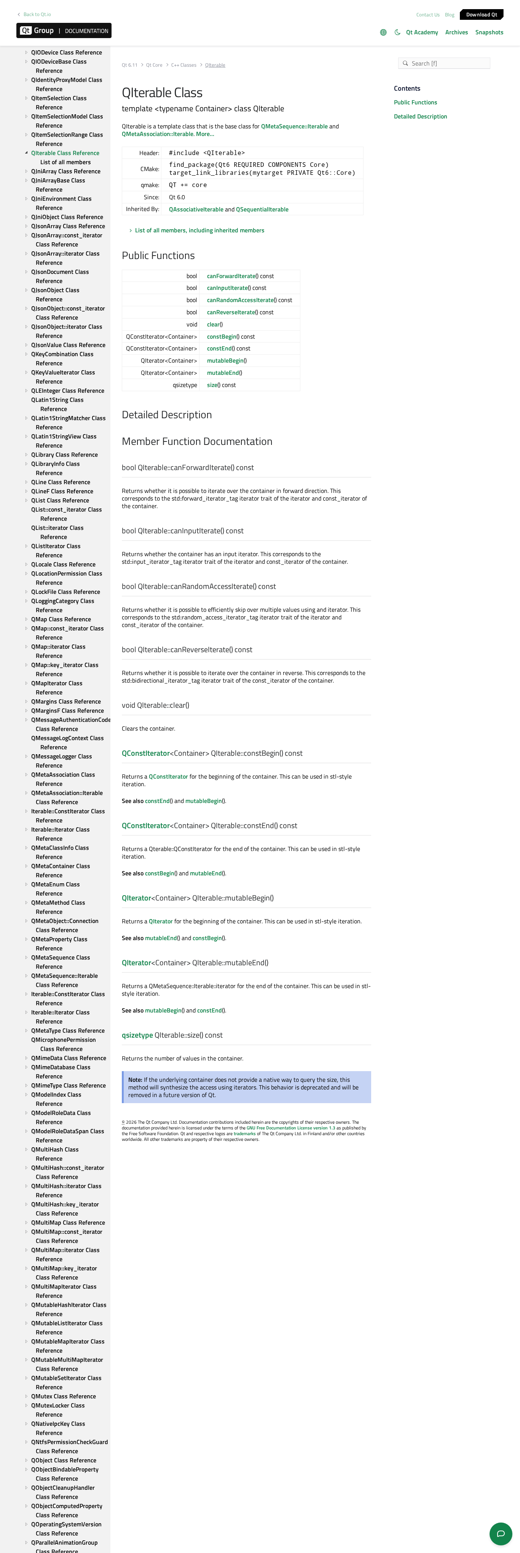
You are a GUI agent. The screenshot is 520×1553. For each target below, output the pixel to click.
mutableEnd (223, 372)
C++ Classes (183, 64)
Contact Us (428, 14)
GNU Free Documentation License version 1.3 (291, 1127)
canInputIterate (227, 287)
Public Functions (415, 102)
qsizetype (137, 1035)
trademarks (245, 1133)
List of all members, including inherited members (200, 230)
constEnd (219, 348)
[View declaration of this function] (258, 468)
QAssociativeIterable (196, 209)
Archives (456, 32)
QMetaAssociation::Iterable (157, 133)
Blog (450, 14)
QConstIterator (146, 753)
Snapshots (489, 32)
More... (205, 133)
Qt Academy (422, 32)
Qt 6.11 (129, 64)
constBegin (221, 336)
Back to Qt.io (37, 14)
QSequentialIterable (262, 209)
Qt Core (154, 64)
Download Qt (481, 14)
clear (213, 324)
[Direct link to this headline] (199, 256)
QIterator (136, 898)
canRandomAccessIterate (240, 299)
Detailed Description (420, 116)
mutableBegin (225, 360)
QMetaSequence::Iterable (294, 126)
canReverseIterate (231, 312)
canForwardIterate (231, 275)
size (212, 384)
